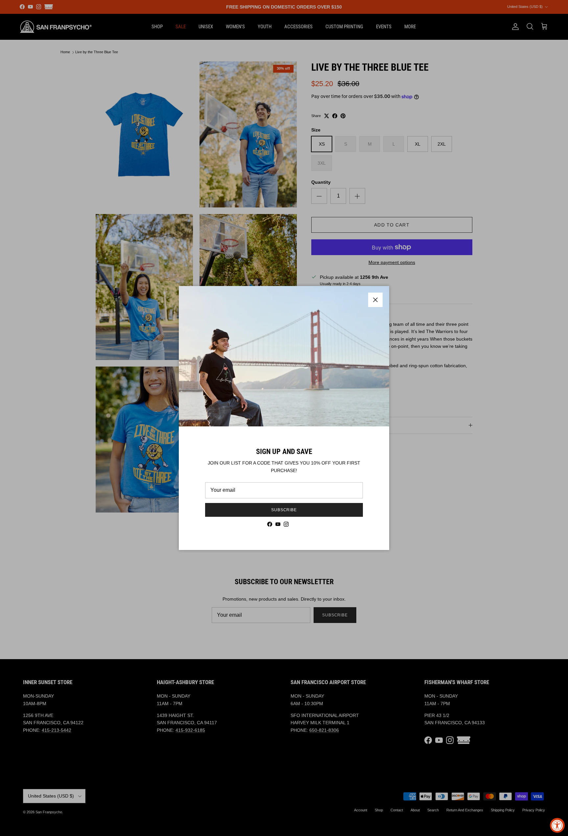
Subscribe (284, 510)
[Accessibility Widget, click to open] (557, 825)
